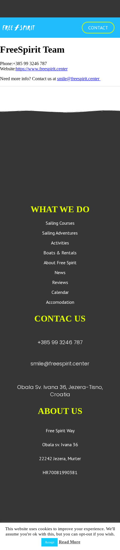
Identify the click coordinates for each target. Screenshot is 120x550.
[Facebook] (48, 9)
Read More (69, 542)
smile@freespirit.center (78, 78)
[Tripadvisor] (71, 9)
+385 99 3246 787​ (60, 342)
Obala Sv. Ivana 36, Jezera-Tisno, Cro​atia (60, 390)
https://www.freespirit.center (42, 68)
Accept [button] (49, 542)
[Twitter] (4, 100)
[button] (59, 28)
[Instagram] (60, 9)
